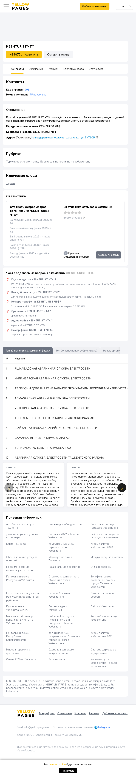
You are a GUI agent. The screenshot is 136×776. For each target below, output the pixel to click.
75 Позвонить (38, 94)
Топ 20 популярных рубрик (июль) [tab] (76, 350)
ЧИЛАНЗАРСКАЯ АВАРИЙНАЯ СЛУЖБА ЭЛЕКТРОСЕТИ (53, 378)
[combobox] (124, 6)
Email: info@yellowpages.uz (33, 727)
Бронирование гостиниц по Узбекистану (65, 161)
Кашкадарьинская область (48, 137)
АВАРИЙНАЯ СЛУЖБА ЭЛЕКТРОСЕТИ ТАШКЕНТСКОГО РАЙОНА (59, 457)
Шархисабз (73, 137)
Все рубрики (47, 713)
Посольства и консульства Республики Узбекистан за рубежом (22, 596)
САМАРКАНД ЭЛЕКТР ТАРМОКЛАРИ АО (42, 438)
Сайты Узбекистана (102, 606)
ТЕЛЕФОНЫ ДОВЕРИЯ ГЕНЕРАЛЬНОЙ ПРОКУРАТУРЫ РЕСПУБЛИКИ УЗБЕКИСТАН (72, 388)
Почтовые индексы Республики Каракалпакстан (17, 636)
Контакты (80, 713)
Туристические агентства (22, 161)
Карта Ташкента (16, 543)
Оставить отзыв (58, 54)
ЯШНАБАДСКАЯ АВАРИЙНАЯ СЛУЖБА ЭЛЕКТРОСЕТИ (52, 368)
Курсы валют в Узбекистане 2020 (102, 545)
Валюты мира (57, 659)
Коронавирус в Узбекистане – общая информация (104, 663)
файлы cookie (57, 764)
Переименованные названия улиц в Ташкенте (22, 568)
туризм (10, 183)
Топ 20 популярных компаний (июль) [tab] (27, 350)
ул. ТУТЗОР (88, 137)
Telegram (104, 727)
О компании (64, 713)
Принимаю (68, 770)
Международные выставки (107, 557)
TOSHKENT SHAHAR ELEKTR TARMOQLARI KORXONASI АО (54, 418)
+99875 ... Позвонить (24, 54)
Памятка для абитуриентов (65, 524)
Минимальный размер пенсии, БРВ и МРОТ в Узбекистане (19, 619)
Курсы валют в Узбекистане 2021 (101, 634)
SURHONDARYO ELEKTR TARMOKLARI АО (43, 447)
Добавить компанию (94, 6)
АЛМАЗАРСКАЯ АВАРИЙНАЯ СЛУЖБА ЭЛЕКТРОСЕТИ (52, 398)
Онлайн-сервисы (101, 566)
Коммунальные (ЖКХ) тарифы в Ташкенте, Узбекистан (62, 547)
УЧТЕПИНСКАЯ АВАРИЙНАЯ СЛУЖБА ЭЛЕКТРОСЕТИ (52, 408)
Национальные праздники (64, 566)
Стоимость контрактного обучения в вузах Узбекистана (64, 580)
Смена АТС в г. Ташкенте (21, 659)
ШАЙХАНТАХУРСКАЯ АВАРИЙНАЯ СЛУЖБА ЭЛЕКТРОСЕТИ (56, 428)
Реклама (94, 713)
